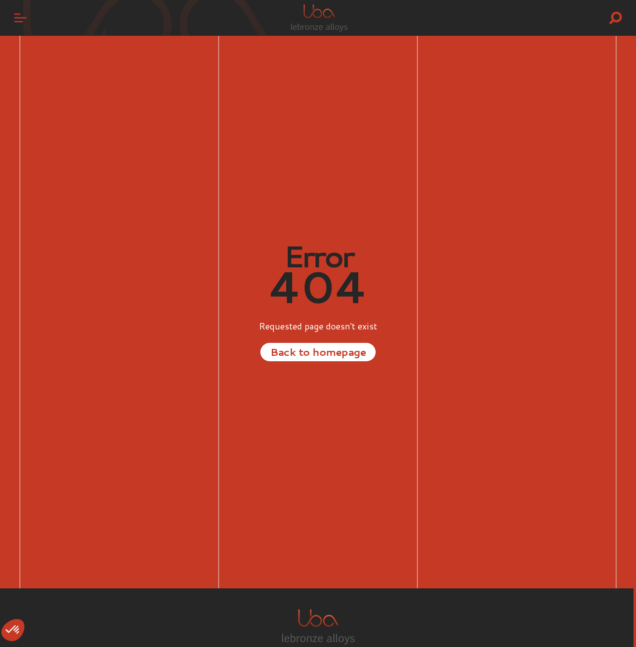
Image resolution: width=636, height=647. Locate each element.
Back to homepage (318, 351)
